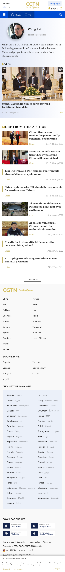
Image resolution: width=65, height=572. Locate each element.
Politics (6, 310)
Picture (35, 298)
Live (34, 310)
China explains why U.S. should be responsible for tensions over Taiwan (33, 189)
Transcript (37, 327)
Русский (36, 362)
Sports (6, 332)
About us (47, 542)
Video (35, 304)
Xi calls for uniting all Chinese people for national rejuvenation (42, 226)
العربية (6, 379)
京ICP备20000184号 (34, 546)
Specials (36, 321)
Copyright (21, 542)
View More (32, 279)
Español (6, 367)
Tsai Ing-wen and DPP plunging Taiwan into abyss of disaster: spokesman (32, 172)
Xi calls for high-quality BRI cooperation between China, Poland (30, 244)
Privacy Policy (6, 569)
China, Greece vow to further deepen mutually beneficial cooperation (44, 135)
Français (7, 373)
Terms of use (9, 542)
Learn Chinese (39, 338)
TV (29, 15)
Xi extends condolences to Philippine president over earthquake (45, 206)
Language (55, 3)
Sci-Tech (7, 321)
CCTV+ (35, 373)
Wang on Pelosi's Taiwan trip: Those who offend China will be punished (44, 154)
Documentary (39, 367)
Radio (18, 15)
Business (7, 315)
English (6, 362)
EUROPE (36, 332)
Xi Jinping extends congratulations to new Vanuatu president (31, 260)
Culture (6, 327)
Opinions (7, 338)
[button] (23, 160)
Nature (6, 349)
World (5, 304)
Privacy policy (34, 542)
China (5, 298)
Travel (5, 343)
